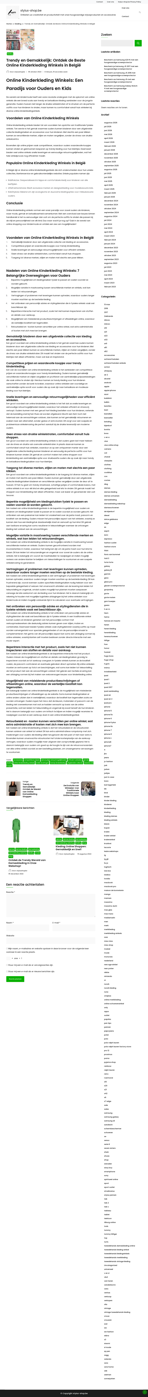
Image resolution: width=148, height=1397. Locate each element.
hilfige (106, 640)
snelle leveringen (42, 763)
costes (107, 480)
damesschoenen (111, 507)
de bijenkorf (109, 511)
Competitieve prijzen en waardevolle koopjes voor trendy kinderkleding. (45, 246)
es (105, 527)
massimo (108, 902)
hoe (105, 644)
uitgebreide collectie (75, 763)
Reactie (10, 892)
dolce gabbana (111, 519)
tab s (106, 1207)
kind (106, 792)
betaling (107, 421)
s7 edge (107, 1101)
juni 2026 (108, 130)
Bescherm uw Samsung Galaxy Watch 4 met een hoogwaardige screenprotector (120, 88)
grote (106, 593)
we (105, 1328)
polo (106, 1039)
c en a (106, 437)
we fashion (109, 1331)
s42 (105, 1093)
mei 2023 (108, 275)
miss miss (108, 941)
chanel (107, 457)
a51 (105, 347)
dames (11, 849)
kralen (107, 832)
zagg (106, 1355)
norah (106, 984)
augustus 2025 (110, 169)
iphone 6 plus (110, 722)
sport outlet (109, 1187)
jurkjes (107, 773)
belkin (106, 402)
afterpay (108, 371)
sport (106, 1183)
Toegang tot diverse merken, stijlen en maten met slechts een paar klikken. (47, 257)
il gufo (107, 664)
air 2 (106, 375)
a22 (105, 335)
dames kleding (21, 849)
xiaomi (107, 1343)
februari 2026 (110, 146)
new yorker (109, 968)
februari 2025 (110, 193)
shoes (106, 1156)
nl (105, 980)
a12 (105, 328)
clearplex (108, 460)
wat (105, 1324)
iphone (107, 707)
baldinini (108, 398)
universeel (108, 1269)
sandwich (108, 1124)
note (106, 992)
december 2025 (111, 154)
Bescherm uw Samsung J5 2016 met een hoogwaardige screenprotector (120, 74)
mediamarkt (109, 917)
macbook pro (110, 886)
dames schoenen (111, 496)
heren (106, 625)
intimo (107, 667)
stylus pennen (110, 1195)
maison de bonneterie (114, 890)
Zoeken (106, 35)
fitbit (106, 550)
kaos (106, 781)
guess (106, 605)
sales (106, 1109)
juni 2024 (108, 224)
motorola (108, 957)
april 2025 (108, 185)
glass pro (108, 582)
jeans (106, 757)
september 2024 (111, 212)
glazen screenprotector (114, 585)
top (105, 1238)
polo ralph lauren (111, 1042)
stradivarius (109, 1191)
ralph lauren (109, 1070)
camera (107, 449)
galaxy (107, 566)
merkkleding (109, 929)
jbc (105, 753)
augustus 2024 (110, 216)
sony (106, 1175)
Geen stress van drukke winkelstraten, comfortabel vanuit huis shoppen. (46, 253)
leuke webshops (111, 851)
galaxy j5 (108, 570)
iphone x (107, 738)
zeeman (107, 1374)
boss (106, 433)
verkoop (107, 1296)
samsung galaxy (111, 1117)
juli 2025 (107, 173)
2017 (106, 312)
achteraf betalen (111, 359)
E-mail (56, 922)
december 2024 (111, 201)
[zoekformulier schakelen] (140, 12)
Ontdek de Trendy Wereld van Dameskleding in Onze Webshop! (27, 863)
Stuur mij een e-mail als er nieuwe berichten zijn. (31, 971)
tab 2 (106, 1203)
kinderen (108, 804)
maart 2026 (109, 142)
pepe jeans (109, 1031)
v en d (106, 1273)
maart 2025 (109, 189)
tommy (107, 1230)
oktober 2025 (110, 161)
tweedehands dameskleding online (119, 1246)
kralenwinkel (109, 839)
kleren (106, 824)
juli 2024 (107, 220)
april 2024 (108, 232)
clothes (107, 464)
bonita (107, 429)
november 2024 (111, 204)
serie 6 (107, 1144)
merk (106, 925)
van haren (108, 1281)
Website (10, 935)
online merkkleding (112, 999)
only (106, 1007)
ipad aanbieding (111, 691)
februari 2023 (110, 286)
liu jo (106, 863)
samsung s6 (109, 1121)
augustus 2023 (110, 263)
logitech (107, 867)
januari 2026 (109, 150)
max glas (108, 910)
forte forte (108, 562)
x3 (105, 1339)
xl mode (107, 1347)
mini (106, 937)
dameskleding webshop (18, 853)
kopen (107, 828)
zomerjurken (109, 1378)
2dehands (108, 316)
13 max (107, 304)
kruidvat (107, 843)
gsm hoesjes (109, 601)
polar (106, 1035)
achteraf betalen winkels (115, 363)
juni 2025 (108, 177)
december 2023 (111, 247)
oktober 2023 (110, 255)
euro (106, 535)
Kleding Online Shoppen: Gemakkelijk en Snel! (71, 848)
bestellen (108, 414)
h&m (106, 613)
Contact (99, 2)
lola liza (107, 871)
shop (11, 856)
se (105, 1136)
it (104, 750)
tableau (107, 1210)
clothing (107, 468)
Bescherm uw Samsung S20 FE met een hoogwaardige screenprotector (121, 61)
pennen (107, 1027)
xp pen (107, 1351)
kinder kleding (110, 800)
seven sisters (110, 1148)
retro (106, 1074)
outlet (106, 1015)
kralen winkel (109, 835)
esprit (106, 531)
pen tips (107, 1023)
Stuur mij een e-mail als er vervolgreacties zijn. (30, 965)
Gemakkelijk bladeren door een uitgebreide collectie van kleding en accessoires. (50, 242)
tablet (107, 1214)
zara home (109, 1367)
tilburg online (110, 1222)
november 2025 (111, 158)
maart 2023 (109, 283)
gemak (86, 760)
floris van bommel (112, 554)
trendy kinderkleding (58, 763)
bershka (107, 406)
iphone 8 (108, 734)
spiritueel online (111, 1179)
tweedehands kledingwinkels (116, 1253)
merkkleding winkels (113, 933)
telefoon (108, 1218)
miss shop (108, 945)
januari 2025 (109, 197)
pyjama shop (110, 1062)
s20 (105, 1085)
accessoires (17, 760)
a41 (105, 343)
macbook (108, 882)
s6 (105, 1097)
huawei (107, 652)
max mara (108, 914)
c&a (106, 441)
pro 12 (106, 1050)
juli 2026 (107, 126)
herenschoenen (111, 636)
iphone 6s (108, 726)
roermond (108, 1078)
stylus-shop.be (30, 10)
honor (106, 648)
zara (106, 1363)
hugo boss (108, 656)
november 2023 (111, 251)
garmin (107, 574)
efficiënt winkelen (75, 760)
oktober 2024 (110, 208)
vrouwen (108, 1320)
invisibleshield (110, 671)
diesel (106, 515)
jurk (105, 765)
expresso (108, 539)
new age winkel (110, 964)
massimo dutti (110, 906)
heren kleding (110, 628)
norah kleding (110, 988)
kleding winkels (110, 820)
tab (105, 1199)
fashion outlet (110, 543)
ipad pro (108, 703)
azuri (106, 394)
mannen (107, 898)
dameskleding (34, 849)
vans (106, 1289)
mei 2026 (108, 134)
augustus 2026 (110, 122)
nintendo (108, 976)
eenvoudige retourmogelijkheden (54, 760)
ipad (106, 675)
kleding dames (110, 816)
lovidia (107, 878)
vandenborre (109, 1285)
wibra (106, 1335)
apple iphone (110, 390)
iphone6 (107, 742)
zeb (105, 1371)
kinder (107, 796)
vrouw (106, 1316)
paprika (107, 1019)
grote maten (109, 597)
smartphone (109, 1171)
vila (105, 1304)
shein (106, 1152)
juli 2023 (107, 267)
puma (106, 1058)
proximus (108, 1054)
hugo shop (109, 660)
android (107, 382)
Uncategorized (110, 1265)
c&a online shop (111, 445)
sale (106, 1105)
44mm (107, 324)
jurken (106, 769)
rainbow (107, 1066)
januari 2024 (109, 243)
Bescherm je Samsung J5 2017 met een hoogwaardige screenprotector (121, 67)
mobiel (107, 949)
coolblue (108, 472)
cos (105, 476)
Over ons (110, 2)
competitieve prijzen (32, 760)
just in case (109, 777)
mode (37, 853)
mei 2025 (108, 181)
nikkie (106, 972)
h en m (107, 609)
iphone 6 (108, 718)
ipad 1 (106, 679)
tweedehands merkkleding (116, 1257)
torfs (106, 1242)
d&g (106, 484)
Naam (10, 922)
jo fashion (108, 761)
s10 (105, 1082)
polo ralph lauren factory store (117, 1046)
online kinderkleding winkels (24, 763)
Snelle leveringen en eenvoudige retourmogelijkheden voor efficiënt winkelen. (48, 249)
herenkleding (109, 632)
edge (106, 523)
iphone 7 (108, 730)
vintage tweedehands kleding (117, 1312)
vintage (107, 1308)
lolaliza (107, 875)
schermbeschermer (112, 1128)
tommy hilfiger (110, 1234)
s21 (105, 1089)
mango (107, 894)
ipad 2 (107, 683)
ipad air (107, 695)
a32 (105, 339)
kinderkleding (110, 808)
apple (106, 386)
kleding (10, 54)
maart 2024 (109, 236)
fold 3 (106, 558)
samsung (108, 1113)
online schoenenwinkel (114, 1003)
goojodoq (108, 589)
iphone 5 (108, 710)
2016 (106, 308)
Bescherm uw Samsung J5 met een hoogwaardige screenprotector (119, 80)
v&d (106, 1277)
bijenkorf (108, 425)
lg (105, 855)
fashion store (110, 546)
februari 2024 (110, 240)
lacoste (107, 847)
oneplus (107, 996)
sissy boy (108, 1167)
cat (105, 453)
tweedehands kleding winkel (116, 1249)
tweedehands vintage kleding (117, 1261)
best (106, 410)
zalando (107, 1359)
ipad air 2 (108, 699)
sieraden (108, 1164)
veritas (107, 1292)
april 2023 (108, 279)
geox (106, 578)
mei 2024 (108, 228)
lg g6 (106, 859)
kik (105, 789)
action (107, 367)
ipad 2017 (108, 687)
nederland (108, 960)
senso (106, 1140)
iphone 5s (108, 714)
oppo (106, 1011)
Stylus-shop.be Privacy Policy (129, 2)
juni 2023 (108, 271)
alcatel (107, 378)
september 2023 (111, 259)
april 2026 (108, 138)
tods (106, 1226)
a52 (105, 351)
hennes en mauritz (112, 621)
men (106, 921)
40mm (107, 320)
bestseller (108, 418)
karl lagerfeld (110, 785)
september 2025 (111, 165)
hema (106, 617)
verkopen (108, 1300)
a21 (105, 332)
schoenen (108, 1132)
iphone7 (107, 746)
